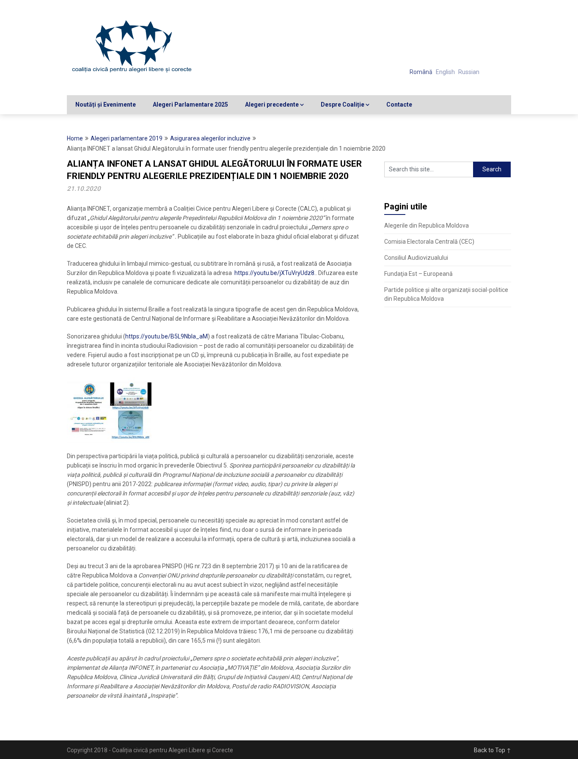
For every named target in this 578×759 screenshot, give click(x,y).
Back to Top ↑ (492, 750)
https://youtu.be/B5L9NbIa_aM (166, 336)
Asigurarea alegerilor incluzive (210, 138)
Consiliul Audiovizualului (416, 257)
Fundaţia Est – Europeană (418, 273)
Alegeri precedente (272, 104)
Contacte (399, 104)
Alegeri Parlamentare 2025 (190, 104)
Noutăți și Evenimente (105, 104)
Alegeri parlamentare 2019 (126, 138)
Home (75, 138)
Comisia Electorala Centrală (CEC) (429, 241)
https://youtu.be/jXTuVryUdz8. (275, 273)
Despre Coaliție (342, 104)
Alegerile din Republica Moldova (426, 225)
